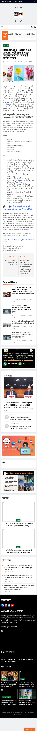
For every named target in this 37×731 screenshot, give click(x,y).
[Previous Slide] (32, 2)
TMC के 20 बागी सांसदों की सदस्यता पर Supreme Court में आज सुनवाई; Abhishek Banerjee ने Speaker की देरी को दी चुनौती (18, 526)
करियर (17, 424)
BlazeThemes (18, 715)
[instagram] (17, 8)
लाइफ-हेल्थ (6, 45)
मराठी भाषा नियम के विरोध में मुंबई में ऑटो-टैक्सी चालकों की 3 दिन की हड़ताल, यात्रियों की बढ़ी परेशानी (27, 684)
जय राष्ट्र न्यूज (16, 299)
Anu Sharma (8, 62)
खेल (11, 415)
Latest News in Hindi (10, 240)
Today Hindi (22, 240)
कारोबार (5, 400)
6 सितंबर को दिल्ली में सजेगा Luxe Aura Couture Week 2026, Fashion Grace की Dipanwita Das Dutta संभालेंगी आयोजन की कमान (9, 704)
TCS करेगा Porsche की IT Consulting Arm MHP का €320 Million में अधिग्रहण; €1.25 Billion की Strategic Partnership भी (18, 405)
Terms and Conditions (25, 659)
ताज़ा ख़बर (4, 679)
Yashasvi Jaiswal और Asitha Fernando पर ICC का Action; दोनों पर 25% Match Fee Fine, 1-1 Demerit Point (18, 577)
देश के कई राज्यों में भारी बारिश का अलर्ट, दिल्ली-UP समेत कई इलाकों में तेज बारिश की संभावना (22, 335)
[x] (19, 8)
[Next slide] (34, 2)
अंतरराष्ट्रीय (12, 424)
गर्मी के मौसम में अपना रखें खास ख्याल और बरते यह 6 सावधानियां (17, 208)
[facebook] (15, 8)
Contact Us (5, 661)
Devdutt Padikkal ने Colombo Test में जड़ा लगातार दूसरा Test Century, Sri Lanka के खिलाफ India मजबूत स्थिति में (27, 704)
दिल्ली (9, 697)
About (3, 659)
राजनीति (18, 520)
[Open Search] (32, 27)
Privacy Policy (11, 659)
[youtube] (21, 8)
